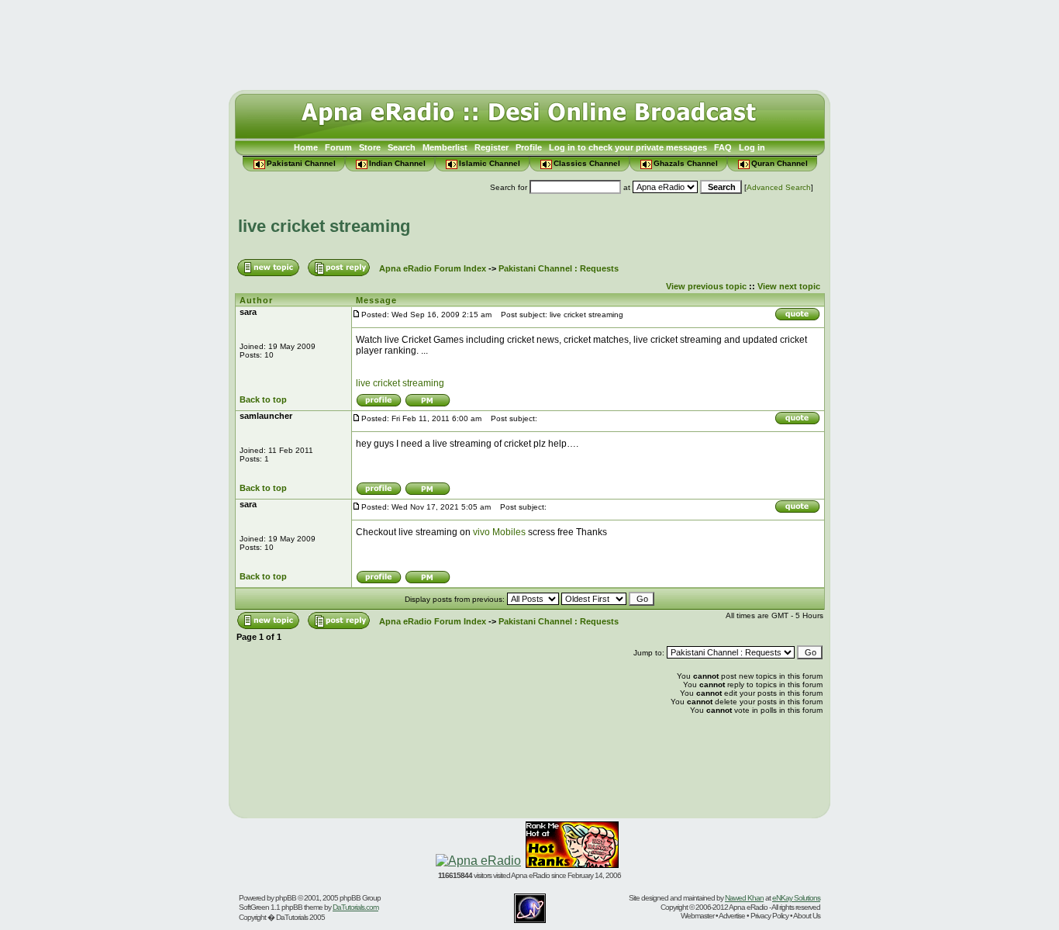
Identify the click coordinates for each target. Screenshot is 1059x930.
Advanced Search (779, 187)
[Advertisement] (529, 41)
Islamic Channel (489, 163)
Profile (529, 147)
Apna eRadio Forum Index (432, 268)
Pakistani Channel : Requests (558, 268)
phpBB (285, 898)
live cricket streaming (324, 226)
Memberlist (445, 147)
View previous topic (706, 286)
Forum (338, 147)
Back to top (263, 399)
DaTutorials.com (355, 907)
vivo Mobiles (499, 532)
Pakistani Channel (301, 163)
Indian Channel (397, 163)
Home (306, 147)
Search (402, 147)
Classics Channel (587, 163)
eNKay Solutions (796, 898)
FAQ (723, 147)
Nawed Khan (744, 898)
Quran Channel (779, 163)
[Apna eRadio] (478, 860)
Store (370, 147)
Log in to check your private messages (628, 147)
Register (491, 147)
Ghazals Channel (686, 163)
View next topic (788, 286)
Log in (752, 147)
